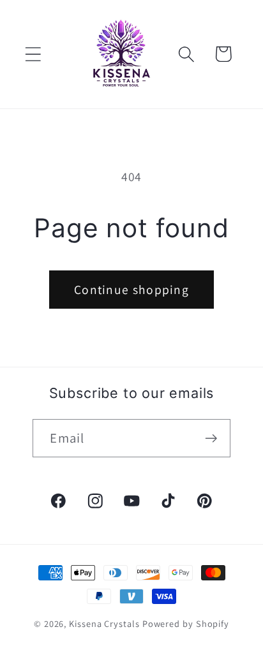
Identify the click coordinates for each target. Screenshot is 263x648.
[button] (33, 54)
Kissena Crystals (104, 623)
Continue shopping (131, 289)
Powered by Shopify (185, 623)
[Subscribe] (211, 438)
